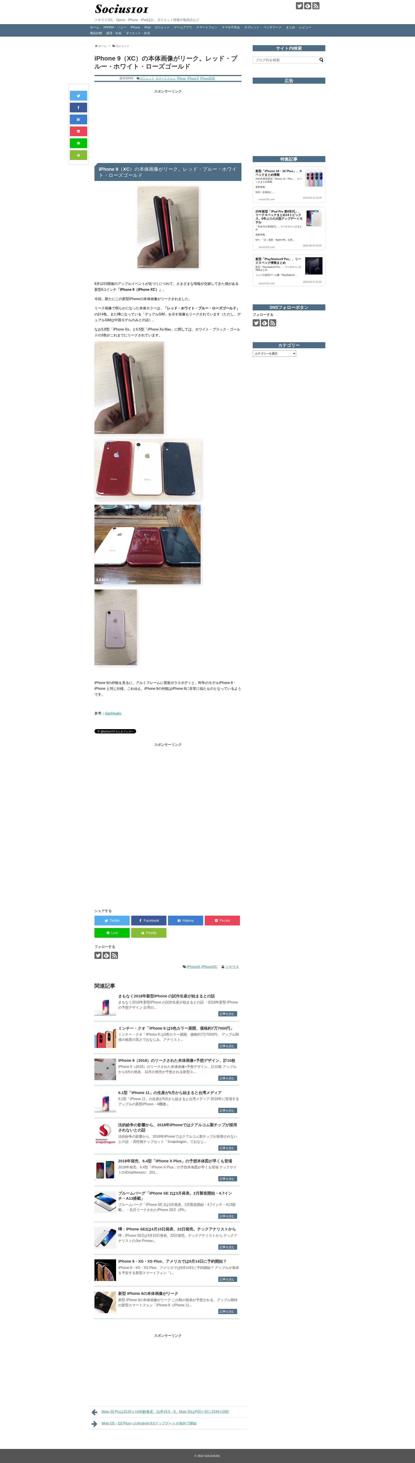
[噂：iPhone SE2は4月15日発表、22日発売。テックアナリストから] (105, 1238)
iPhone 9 (192, 78)
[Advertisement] (168, 124)
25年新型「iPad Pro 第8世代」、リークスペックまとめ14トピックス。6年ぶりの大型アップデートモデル (279, 217)
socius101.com (267, 199)
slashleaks (113, 713)
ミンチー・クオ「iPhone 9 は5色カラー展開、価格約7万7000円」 (176, 1028)
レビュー (305, 27)
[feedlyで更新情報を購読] (307, 5)
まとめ (290, 27)
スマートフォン (206, 27)
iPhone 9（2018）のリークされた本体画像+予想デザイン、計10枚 (176, 1060)
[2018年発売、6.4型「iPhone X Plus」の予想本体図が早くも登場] (105, 1170)
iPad (147, 27)
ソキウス (232, 967)
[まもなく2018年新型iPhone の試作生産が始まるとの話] (105, 1005)
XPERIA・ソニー (114, 27)
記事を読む (227, 1014)
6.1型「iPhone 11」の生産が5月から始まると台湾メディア (170, 1093)
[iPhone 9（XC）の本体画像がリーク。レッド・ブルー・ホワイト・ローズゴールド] (78, 119)
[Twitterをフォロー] (299, 5)
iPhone (135, 27)
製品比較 (96, 33)
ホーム (94, 27)
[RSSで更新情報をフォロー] (315, 5)
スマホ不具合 (231, 27)
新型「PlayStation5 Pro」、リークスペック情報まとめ (278, 260)
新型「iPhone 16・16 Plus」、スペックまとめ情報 (278, 172)
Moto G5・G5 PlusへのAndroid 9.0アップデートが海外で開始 (149, 1423)
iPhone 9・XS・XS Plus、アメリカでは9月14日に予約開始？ (172, 1261)
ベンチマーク (272, 27)
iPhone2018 (207, 78)
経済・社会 (113, 33)
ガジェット (162, 27)
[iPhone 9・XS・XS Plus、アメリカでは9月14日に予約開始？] (105, 1270)
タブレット (251, 27)
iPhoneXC (209, 967)
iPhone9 (193, 967)
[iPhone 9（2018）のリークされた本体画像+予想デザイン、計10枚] (105, 1069)
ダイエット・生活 (138, 33)
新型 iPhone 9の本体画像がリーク (148, 1293)
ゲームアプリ (183, 27)
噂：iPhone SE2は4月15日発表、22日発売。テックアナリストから (177, 1229)
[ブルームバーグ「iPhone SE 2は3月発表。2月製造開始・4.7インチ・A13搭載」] (105, 1202)
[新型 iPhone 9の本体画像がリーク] (105, 1302)
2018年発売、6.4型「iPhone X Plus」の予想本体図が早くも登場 (175, 1161)
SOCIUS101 (212, 1456)
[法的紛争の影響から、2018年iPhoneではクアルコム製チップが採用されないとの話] (105, 1134)
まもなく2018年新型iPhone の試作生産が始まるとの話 (166, 996)
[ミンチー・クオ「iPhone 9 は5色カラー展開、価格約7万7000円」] (105, 1037)
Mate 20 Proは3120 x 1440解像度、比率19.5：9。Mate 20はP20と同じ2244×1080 (165, 1411)
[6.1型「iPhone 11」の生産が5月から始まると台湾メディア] (105, 1101)
